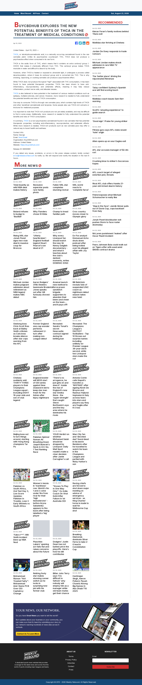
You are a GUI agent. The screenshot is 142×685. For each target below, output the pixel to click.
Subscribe (111, 667)
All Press (36, 13)
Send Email (22, 137)
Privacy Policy (71, 660)
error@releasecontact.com (24, 156)
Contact (45, 13)
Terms (71, 656)
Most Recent (26, 13)
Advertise (71, 663)
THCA (15, 54)
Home (16, 13)
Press (71, 670)
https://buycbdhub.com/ (30, 145)
